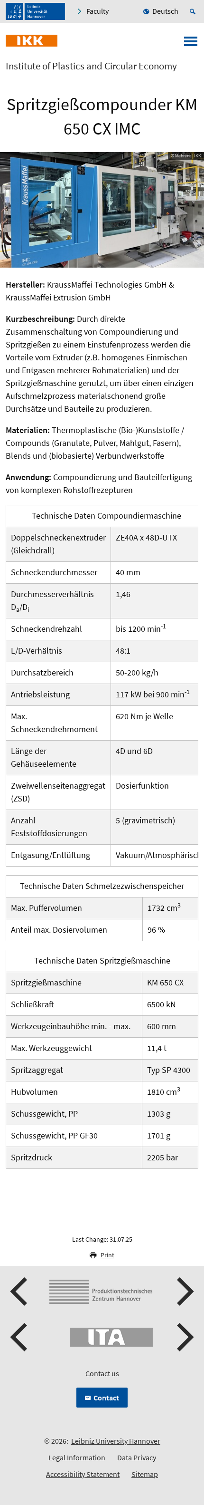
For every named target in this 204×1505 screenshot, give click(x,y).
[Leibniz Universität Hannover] (35, 11)
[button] (20, 1291)
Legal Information (76, 1457)
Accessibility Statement (83, 1474)
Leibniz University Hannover (115, 1441)
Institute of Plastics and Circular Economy (91, 66)
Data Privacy (136, 1457)
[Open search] (194, 11)
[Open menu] (190, 44)
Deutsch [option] (165, 11)
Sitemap (144, 1474)
